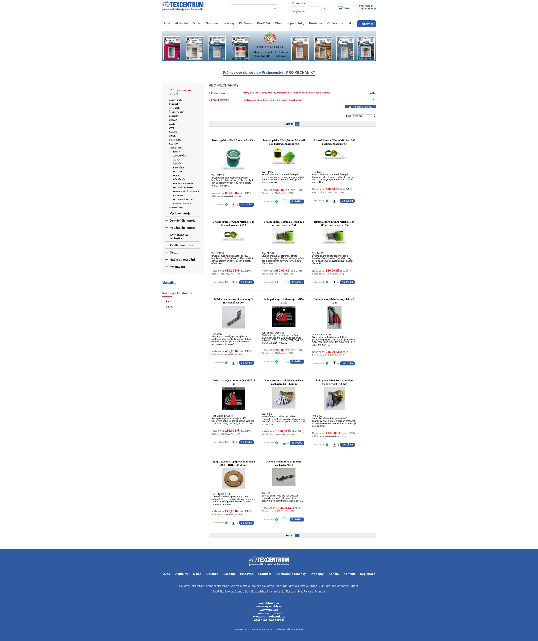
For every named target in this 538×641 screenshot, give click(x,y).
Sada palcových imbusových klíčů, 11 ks (284, 301)
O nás (197, 23)
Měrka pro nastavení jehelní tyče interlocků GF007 (233, 301)
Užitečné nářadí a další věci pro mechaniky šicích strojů (273, 100)
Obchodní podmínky (289, 23)
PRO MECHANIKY (300, 72)
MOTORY (177, 172)
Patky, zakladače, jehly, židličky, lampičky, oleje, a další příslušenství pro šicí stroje (286, 93)
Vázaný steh (175, 100)
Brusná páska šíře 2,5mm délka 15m (233, 140)
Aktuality (181, 23)
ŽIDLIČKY (178, 164)
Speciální (174, 116)
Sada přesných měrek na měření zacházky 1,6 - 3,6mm (284, 382)
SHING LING (175, 140)
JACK (172, 124)
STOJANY (178, 195)
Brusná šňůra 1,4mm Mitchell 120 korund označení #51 (284, 223)
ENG (367, 6)
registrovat (299, 11)
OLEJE (176, 176)
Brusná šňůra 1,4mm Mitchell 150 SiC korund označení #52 (334, 223)
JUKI (171, 128)
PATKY (176, 152)
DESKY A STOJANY (183, 184)
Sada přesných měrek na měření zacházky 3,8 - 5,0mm (334, 382)
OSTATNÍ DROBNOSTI (184, 188)
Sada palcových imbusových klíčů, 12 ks (334, 301)
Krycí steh (174, 108)
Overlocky (174, 104)
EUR (367, 8)
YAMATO (173, 132)
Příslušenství (272, 72)
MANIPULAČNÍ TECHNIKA (186, 191)
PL (372, 6)
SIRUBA (173, 120)
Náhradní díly (176, 207)
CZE (361, 6)
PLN (373, 8)
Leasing (228, 23)
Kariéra (332, 23)
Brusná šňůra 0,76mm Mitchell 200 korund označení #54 (334, 142)
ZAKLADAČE (179, 156)
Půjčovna (245, 23)
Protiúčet (263, 23)
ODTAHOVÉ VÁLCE (183, 199)
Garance (212, 23)
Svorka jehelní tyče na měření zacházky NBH (284, 463)
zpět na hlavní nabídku (360, 107)
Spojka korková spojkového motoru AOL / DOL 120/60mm (233, 463)
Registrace (366, 23)
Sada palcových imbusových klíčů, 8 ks (233, 382)
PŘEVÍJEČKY (180, 180)
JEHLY (176, 160)
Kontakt (347, 23)
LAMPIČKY (178, 168)
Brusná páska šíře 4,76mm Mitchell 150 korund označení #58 (284, 142)
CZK (361, 8)
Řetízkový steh (176, 112)
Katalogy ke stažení (177, 293)
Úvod (166, 23)
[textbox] (254, 7)
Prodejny (315, 23)
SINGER (173, 136)
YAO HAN (173, 144)
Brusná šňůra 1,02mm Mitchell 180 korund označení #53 (233, 223)
